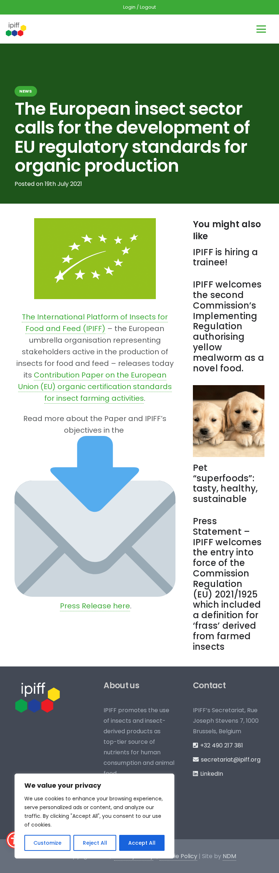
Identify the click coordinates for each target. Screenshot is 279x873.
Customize (47, 843)
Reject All (95, 843)
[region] (94, 816)
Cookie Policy (178, 856)
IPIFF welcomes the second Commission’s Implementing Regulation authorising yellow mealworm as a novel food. (228, 326)
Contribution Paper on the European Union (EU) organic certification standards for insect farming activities (95, 386)
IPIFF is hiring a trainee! (225, 257)
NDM (229, 856)
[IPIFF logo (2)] (16, 29)
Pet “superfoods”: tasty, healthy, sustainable (225, 483)
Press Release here (95, 606)
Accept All (141, 843)
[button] (261, 29)
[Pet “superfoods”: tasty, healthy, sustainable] (228, 421)
